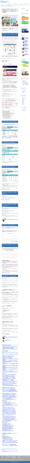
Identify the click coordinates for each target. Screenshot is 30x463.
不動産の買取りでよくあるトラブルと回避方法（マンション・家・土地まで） (10, 440)
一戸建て (10, 171)
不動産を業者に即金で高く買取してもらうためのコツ (7, 384)
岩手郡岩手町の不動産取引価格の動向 (6, 114)
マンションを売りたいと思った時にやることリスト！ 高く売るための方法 (9, 381)
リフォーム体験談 (24, 109)
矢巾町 (9, 210)
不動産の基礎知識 (7, 456)
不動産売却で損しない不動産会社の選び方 (6, 116)
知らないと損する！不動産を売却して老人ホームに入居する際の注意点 (9, 394)
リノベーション (23, 110)
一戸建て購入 (23, 98)
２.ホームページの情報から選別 (6, 117)
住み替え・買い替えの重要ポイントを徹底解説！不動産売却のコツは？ (9, 396)
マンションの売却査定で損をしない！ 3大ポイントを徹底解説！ (8, 377)
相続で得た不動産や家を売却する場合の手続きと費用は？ (8, 428)
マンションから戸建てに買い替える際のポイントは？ (7, 398)
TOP (3, 5)
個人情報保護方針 (13, 457)
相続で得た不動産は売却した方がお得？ (6, 423)
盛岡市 (2, 210)
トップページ (2, 456)
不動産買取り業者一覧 (20, 456)
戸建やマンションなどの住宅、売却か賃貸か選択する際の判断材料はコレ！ (9, 390)
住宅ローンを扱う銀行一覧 (26, 4)
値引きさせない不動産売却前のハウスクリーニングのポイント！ (8, 375)
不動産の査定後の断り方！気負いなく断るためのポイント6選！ (8, 387)
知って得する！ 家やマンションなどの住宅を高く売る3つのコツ (8, 388)
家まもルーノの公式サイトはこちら (5, 199)
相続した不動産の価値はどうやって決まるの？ (7, 424)
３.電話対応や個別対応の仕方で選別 (7, 118)
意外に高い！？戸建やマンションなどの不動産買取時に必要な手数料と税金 (9, 445)
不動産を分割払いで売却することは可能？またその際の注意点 (8, 395)
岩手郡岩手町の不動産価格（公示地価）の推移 (7, 115)
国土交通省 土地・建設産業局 (15, 241)
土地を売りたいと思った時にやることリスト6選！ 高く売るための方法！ (9, 383)
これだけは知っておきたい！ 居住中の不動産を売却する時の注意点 (9, 374)
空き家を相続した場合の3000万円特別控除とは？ (7, 427)
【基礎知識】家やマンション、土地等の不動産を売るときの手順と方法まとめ (10, 360)
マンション (4, 171)
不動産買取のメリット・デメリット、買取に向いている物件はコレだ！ (9, 441)
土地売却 (23, 92)
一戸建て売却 (23, 91)
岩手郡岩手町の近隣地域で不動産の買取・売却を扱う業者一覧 (8, 113)
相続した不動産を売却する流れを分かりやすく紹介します (8, 425)
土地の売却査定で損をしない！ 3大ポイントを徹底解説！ (8, 379)
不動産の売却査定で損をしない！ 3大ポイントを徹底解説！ (8, 380)
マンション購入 (23, 97)
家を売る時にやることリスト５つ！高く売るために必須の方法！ (8, 382)
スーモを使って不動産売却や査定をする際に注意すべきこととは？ (8, 399)
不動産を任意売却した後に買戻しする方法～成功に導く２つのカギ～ (9, 393)
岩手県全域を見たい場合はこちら (5, 211)
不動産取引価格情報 (9, 124)
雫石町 (12, 210)
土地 (15, 171)
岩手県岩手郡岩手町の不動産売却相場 (6, 111)
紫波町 (7, 210)
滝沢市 (5, 210)
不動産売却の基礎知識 (13, 456)
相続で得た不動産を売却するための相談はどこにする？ (7, 426)
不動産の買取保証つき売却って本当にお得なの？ (7, 438)
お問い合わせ (18, 457)
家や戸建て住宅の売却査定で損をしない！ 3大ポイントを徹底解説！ (9, 378)
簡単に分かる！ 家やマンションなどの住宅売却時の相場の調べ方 (9, 389)
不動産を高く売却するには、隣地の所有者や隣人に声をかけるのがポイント (9, 397)
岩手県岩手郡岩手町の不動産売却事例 (6, 112)
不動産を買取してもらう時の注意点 (5, 436)
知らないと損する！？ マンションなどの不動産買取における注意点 (9, 444)
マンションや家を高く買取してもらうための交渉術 (7, 439)
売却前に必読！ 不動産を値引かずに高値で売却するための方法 (8, 376)
